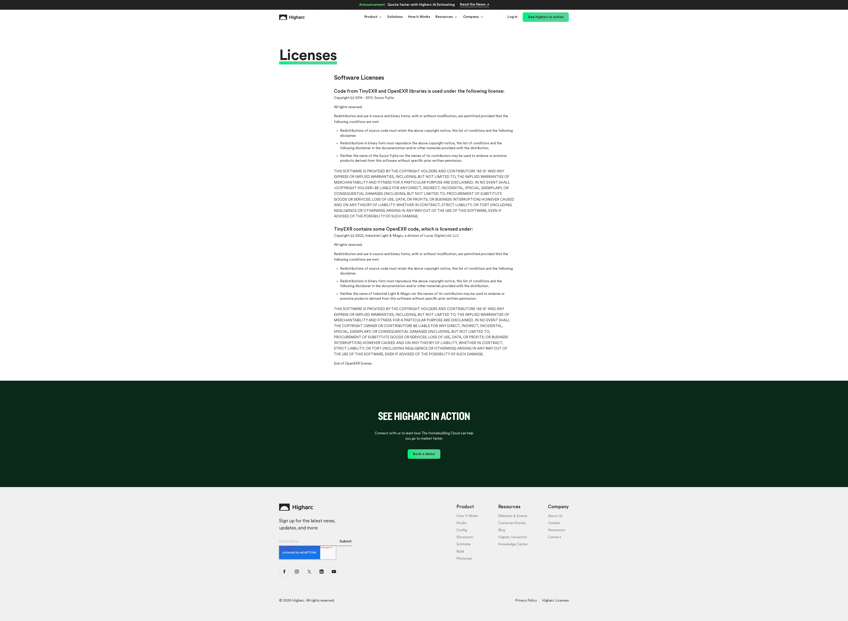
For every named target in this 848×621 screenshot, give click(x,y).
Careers (554, 523)
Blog (501, 530)
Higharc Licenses (555, 600)
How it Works (419, 17)
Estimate (463, 544)
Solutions (395, 17)
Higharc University (512, 537)
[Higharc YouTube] (334, 571)
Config (461, 530)
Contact (554, 537)
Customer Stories (512, 523)
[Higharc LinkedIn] (321, 571)
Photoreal (463, 559)
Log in (512, 17)
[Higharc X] (309, 571)
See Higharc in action (546, 17)
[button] (373, 17)
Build (460, 551)
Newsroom (556, 530)
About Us (555, 516)
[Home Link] (292, 17)
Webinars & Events (512, 516)
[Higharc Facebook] (284, 571)
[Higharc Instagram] (297, 571)
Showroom (464, 537)
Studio (461, 523)
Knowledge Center (513, 544)
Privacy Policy (526, 600)
